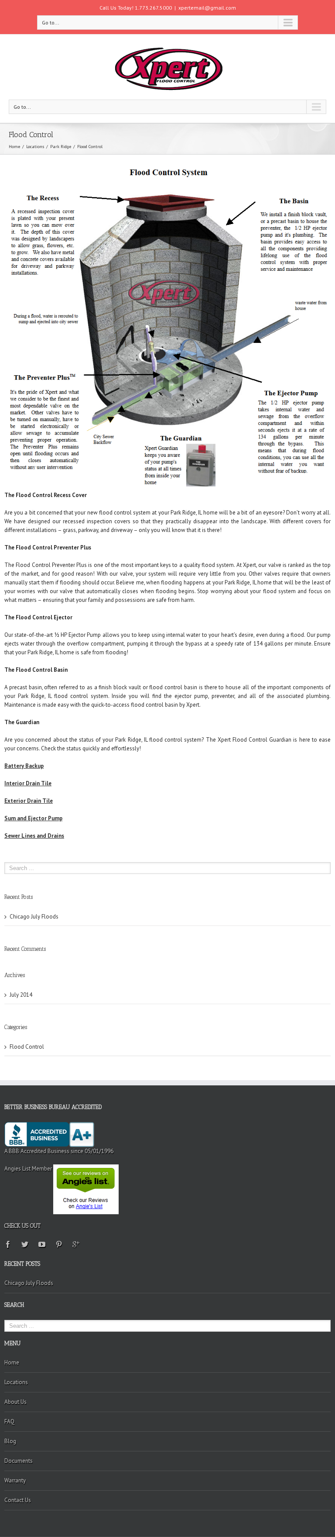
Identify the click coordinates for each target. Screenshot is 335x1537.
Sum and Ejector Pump (33, 818)
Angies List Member (28, 1168)
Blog (10, 1441)
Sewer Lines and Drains (34, 835)
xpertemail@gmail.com (207, 7)
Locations (35, 146)
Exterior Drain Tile (28, 801)
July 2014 (21, 994)
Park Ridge (60, 146)
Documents (18, 1460)
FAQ (9, 1421)
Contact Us (17, 1500)
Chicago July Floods (34, 916)
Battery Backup (24, 766)
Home (14, 146)
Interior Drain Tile (27, 783)
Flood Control (27, 1046)
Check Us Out (22, 1226)
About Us (15, 1402)
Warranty (15, 1480)
